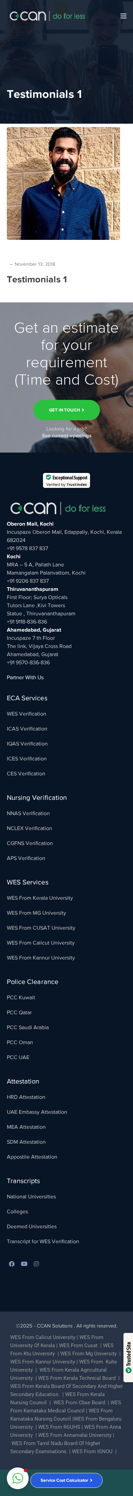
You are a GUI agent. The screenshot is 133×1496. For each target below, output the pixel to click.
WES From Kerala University (40, 898)
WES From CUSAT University (41, 928)
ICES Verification (27, 759)
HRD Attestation (26, 1097)
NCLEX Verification (29, 828)
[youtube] (24, 1264)
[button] (18, 1478)
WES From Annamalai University (75, 1435)
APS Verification (26, 858)
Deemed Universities (32, 1227)
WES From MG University (36, 913)
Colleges (17, 1212)
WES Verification (26, 714)
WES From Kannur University (41, 958)
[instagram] (36, 1264)
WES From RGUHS (59, 1427)
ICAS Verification (27, 729)
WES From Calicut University (41, 943)
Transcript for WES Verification (43, 1241)
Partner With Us (25, 677)
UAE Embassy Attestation (37, 1112)
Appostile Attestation (32, 1157)
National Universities (31, 1197)
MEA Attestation (26, 1127)
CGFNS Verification (30, 843)
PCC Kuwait (21, 998)
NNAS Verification (28, 813)
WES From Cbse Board (79, 1403)
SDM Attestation (26, 1142)
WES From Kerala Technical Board (77, 1378)
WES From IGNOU (92, 1451)
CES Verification (26, 774)
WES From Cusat (78, 1345)
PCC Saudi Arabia (28, 1027)
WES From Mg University (88, 1354)
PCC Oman (20, 1042)
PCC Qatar (19, 1012)
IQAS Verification (27, 744)
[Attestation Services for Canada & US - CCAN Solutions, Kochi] (47, 15)
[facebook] (12, 1264)
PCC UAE (18, 1057)
